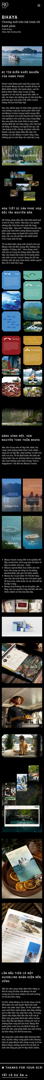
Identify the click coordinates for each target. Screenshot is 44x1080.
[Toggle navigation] (39, 5)
